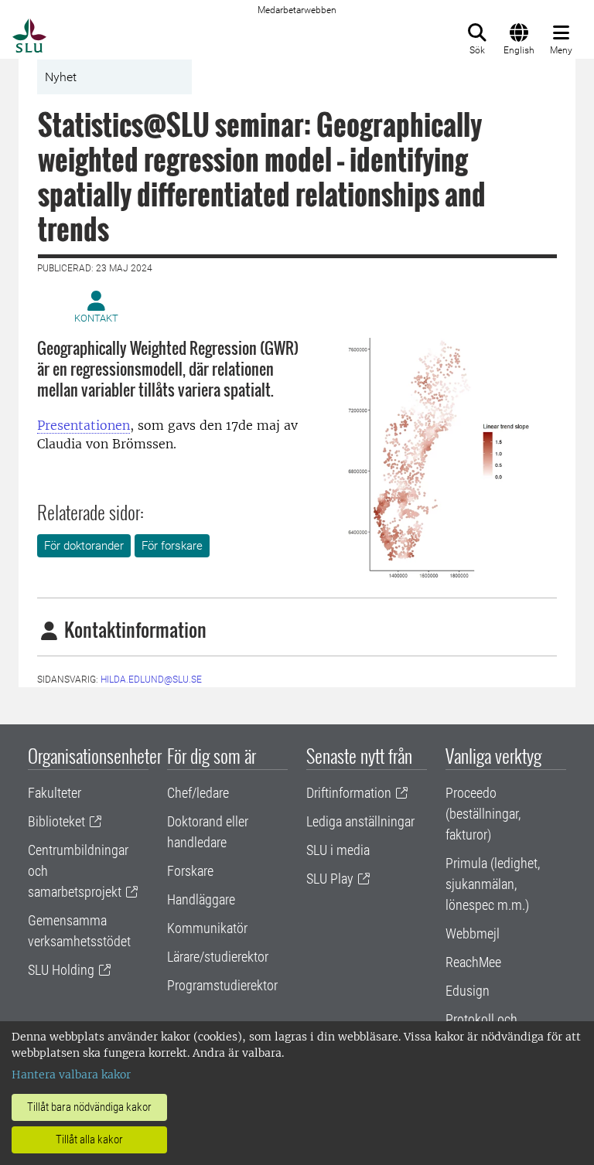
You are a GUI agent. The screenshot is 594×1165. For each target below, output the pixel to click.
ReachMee (473, 962)
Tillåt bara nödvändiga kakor (89, 1107)
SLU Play (329, 878)
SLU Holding (61, 970)
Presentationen (83, 425)
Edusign (468, 991)
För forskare (172, 546)
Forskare (190, 871)
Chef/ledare (198, 793)
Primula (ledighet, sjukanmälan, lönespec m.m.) (493, 884)
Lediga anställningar (360, 821)
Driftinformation (348, 793)
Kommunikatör (207, 928)
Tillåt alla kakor (89, 1139)
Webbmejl (473, 933)
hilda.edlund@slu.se (151, 679)
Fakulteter (54, 793)
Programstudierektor (222, 985)
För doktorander (84, 546)
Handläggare (201, 899)
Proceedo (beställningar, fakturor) (483, 814)
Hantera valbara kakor (71, 1075)
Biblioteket (56, 821)
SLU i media (338, 850)
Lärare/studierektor (217, 957)
